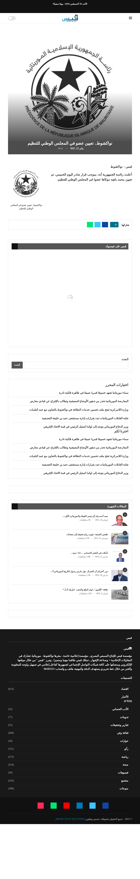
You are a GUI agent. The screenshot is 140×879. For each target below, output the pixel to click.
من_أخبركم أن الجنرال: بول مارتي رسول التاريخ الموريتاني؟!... (79, 571)
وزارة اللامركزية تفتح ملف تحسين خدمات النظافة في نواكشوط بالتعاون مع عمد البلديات (78, 409)
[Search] (19, 18)
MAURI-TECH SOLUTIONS (70, 819)
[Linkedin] (72, 8)
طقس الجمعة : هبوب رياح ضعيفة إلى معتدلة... (87, 534)
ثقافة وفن (68, 732)
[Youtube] (68, 8)
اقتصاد (68, 688)
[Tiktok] (60, 8)
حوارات (68, 740)
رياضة (68, 756)
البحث (125, 359)
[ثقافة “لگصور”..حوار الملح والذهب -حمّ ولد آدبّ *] (119, 594)
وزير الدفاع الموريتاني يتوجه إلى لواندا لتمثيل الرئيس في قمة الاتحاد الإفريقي (85, 426)
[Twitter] (76, 8)
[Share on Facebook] (105, 224)
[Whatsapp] (64, 8)
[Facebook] (80, 8)
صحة (68, 764)
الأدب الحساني (68, 709)
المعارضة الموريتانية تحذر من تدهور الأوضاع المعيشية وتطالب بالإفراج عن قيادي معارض (79, 401)
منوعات (68, 788)
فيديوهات (68, 772)
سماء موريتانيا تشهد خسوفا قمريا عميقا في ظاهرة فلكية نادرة (93, 392)
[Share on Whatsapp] (90, 224)
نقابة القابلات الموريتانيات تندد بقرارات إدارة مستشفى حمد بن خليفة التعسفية (85, 418)
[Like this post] (113, 224)
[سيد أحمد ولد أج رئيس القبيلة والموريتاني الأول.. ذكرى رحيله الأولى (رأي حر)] (119, 520)
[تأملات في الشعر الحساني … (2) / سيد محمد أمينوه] (119, 557)
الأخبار (124, 696)
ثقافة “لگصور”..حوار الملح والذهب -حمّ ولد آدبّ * (85, 589)
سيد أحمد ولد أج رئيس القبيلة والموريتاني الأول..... (85, 516)
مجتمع (68, 780)
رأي (68, 748)
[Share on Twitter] (97, 224)
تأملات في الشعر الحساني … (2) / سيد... (89, 553)
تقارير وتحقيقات (68, 724)
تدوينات (68, 717)
